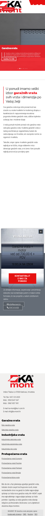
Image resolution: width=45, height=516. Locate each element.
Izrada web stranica (14, 514)
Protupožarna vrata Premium (12, 468)
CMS (25, 514)
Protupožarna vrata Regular (11, 473)
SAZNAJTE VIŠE (9, 59)
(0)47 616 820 (14, 308)
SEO (36, 514)
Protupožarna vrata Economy (12, 459)
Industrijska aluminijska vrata (12, 444)
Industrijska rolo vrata (9, 449)
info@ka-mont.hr (15, 304)
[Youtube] (41, 4)
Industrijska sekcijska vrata (11, 439)
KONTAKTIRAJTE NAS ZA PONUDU (22, 278)
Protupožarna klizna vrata (11, 477)
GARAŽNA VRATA (22, 2)
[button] (18, 68)
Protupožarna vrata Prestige (12, 463)
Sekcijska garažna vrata (10, 430)
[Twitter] (37, 4)
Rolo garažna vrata (8, 425)
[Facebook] (33, 4)
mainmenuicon (8, 9)
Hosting (30, 514)
